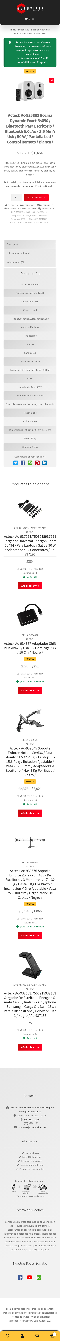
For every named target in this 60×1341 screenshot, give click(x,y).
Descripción (13, 244)
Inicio (13, 29)
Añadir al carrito (36, 197)
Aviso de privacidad (40, 1316)
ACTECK (22, 219)
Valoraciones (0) (15, 262)
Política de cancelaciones (43, 1312)
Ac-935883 (41, 33)
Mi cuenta (22, 1336)
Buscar (37, 1336)
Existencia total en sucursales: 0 (21, 208)
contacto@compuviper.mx (32, 1127)
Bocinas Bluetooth (38, 215)
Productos (23, 29)
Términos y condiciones (18, 1308)
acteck (30, 33)
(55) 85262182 (31, 1123)
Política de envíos (20, 1316)
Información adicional (18, 253)
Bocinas (35, 29)
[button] (27, 19)
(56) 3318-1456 (32, 1119)
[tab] (30, 244)
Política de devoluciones (16, 1312)
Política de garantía (42, 1308)
